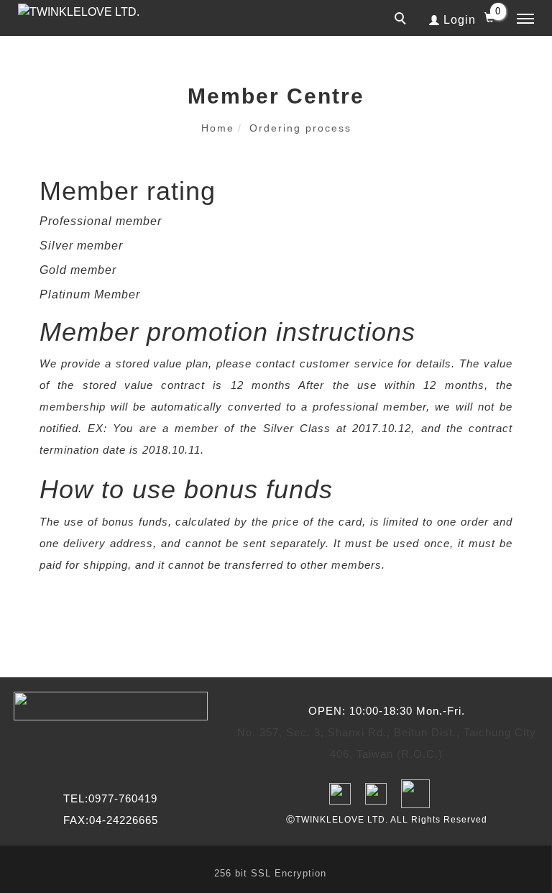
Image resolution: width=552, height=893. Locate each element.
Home (217, 128)
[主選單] (525, 19)
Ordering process (300, 128)
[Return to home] (90, 12)
